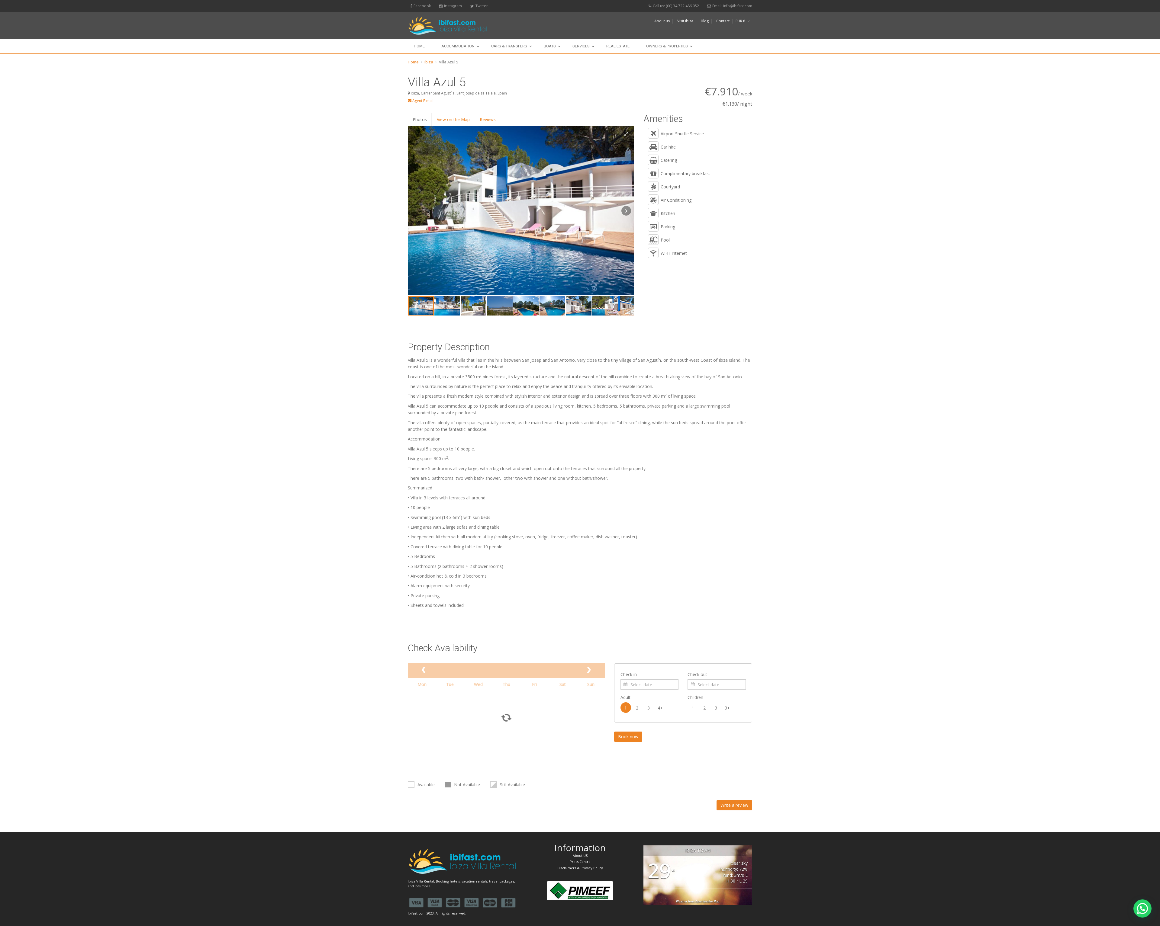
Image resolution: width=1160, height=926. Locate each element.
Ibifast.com (417, 913)
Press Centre (580, 861)
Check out (697, 674)
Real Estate (618, 46)
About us (662, 21)
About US (580, 855)
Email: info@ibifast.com (732, 5)
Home (419, 46)
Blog (705, 21)
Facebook (422, 5)
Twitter (481, 5)
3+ (727, 708)
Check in (628, 674)
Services (581, 46)
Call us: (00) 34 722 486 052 (676, 5)
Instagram (453, 5)
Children (695, 697)
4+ (660, 708)
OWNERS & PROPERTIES (667, 46)
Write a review (734, 805)
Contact (723, 21)
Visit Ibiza (685, 21)
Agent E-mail (422, 100)
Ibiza (428, 62)
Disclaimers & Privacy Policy (580, 868)
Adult (625, 697)
